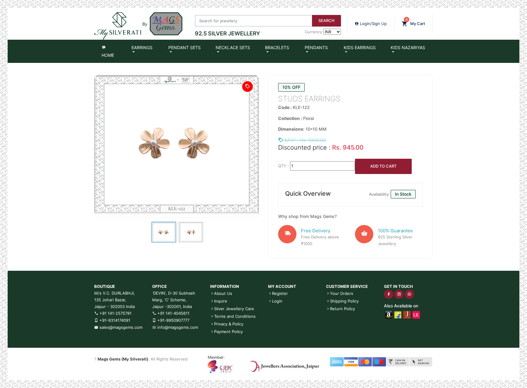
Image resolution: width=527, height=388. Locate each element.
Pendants (316, 47)
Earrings (141, 47)
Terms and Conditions (235, 316)
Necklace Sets (233, 47)
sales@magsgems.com (120, 327)
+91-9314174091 (114, 320)
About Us (223, 293)
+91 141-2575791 (114, 313)
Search (326, 20)
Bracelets (277, 47)
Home (108, 55)
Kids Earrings (360, 47)
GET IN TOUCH (398, 286)
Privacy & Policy (228, 323)
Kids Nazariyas (408, 47)
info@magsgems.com (177, 327)
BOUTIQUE (104, 286)
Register (280, 293)
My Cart (415, 21)
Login (277, 301)
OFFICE (159, 286)
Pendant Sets (184, 47)
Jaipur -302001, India (172, 306)
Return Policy (342, 308)
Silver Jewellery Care (234, 308)
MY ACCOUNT (282, 286)
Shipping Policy (344, 301)
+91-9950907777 (172, 320)
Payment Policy (228, 331)
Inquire (220, 301)
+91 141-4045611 (172, 313)
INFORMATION (224, 286)
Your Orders (341, 293)
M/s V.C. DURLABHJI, (114, 293)
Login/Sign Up (373, 23)
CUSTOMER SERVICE (347, 286)
